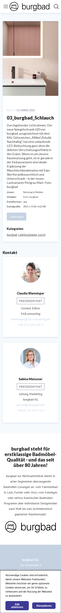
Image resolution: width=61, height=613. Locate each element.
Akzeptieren (44, 605)
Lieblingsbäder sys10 (31, 235)
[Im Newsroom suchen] (56, 6)
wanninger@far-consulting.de (30, 319)
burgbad (12, 235)
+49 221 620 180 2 (30, 325)
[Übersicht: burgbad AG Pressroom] (29, 6)
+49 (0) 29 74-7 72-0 (30, 410)
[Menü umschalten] (5, 6)
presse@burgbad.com (30, 405)
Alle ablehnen (17, 606)
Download (16, 216)
